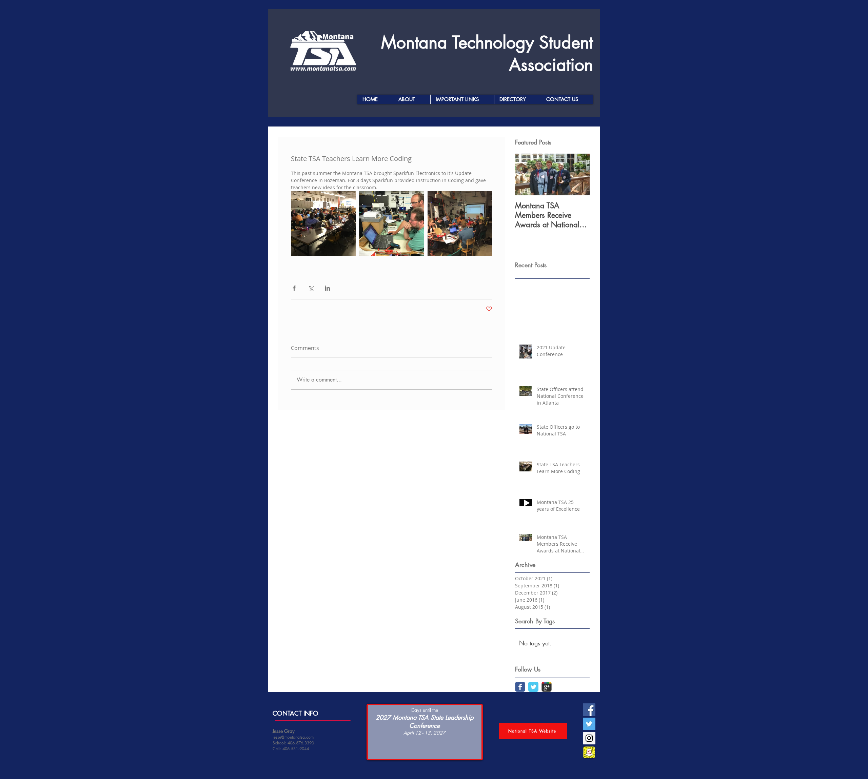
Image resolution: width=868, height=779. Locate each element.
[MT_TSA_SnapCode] (589, 752)
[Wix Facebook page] (520, 687)
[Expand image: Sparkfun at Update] (460, 223)
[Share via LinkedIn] (327, 288)
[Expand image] (391, 223)
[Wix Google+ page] (546, 687)
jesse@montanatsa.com (293, 737)
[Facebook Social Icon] (589, 709)
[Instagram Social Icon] (589, 738)
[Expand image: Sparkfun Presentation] (323, 223)
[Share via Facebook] (294, 288)
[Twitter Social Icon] (589, 724)
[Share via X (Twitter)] (311, 288)
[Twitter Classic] (533, 687)
